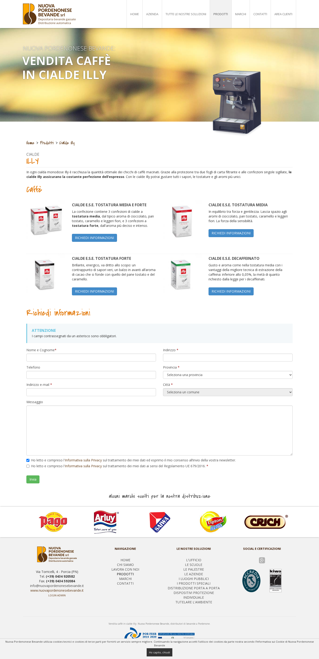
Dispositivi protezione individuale (194, 595)
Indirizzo (170, 350)
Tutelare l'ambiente (193, 602)
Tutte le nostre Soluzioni (186, 14)
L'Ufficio (193, 560)
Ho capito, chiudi (159, 652)
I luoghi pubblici (194, 578)
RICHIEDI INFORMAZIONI (94, 237)
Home (134, 14)
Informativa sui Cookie (270, 641)
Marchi (240, 14)
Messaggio (34, 402)
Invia (32, 479)
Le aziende (193, 574)
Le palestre (193, 569)
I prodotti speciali (193, 583)
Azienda (152, 14)
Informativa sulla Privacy (83, 460)
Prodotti (220, 14)
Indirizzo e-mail (39, 384)
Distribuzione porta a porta (194, 588)
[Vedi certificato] (262, 580)
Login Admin (57, 595)
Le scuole (193, 564)
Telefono (33, 367)
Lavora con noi (125, 569)
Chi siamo (125, 564)
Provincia (171, 367)
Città (168, 384)
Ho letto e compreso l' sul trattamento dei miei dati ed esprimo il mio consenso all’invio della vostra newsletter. (133, 460)
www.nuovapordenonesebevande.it (57, 590)
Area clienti (283, 14)
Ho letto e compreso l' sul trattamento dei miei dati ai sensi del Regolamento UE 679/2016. (119, 466)
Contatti (260, 14)
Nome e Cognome (41, 350)
